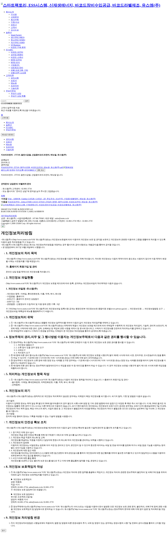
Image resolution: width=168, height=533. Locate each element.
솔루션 (9, 125)
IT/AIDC (9, 127)
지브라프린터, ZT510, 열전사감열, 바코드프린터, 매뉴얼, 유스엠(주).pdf (32, 167)
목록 (3, 196)
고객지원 (5, 118)
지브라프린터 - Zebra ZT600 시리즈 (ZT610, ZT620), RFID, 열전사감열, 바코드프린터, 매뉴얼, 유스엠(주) (53, 202)
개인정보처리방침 (9, 216)
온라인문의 (11, 130)
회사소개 (10, 122)
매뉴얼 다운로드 (8, 135)
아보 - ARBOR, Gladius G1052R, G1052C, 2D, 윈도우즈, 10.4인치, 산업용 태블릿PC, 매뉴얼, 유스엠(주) (52, 199)
